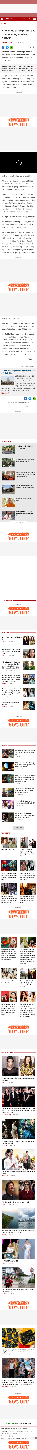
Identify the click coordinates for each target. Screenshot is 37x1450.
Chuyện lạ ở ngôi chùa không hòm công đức (25, 447)
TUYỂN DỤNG (10, 1423)
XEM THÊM (18, 828)
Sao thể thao (5, 1386)
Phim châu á (5, 670)
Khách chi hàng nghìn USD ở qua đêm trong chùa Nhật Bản (25, 486)
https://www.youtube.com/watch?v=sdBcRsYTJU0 (28, 367)
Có (9, 406)
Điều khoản (18, 1423)
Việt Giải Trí (8, 19)
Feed (29, 1423)
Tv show (4, 1263)
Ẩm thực (4, 1354)
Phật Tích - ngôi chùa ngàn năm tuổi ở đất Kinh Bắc (18, 372)
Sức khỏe (4, 1293)
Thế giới (4, 1234)
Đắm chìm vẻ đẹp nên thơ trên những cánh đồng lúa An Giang (26, 68)
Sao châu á (5, 697)
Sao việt (4, 641)
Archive (25, 1423)
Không (27, 406)
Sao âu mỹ (4, 1204)
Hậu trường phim (6, 1114)
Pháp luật (4, 655)
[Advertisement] (18, 578)
